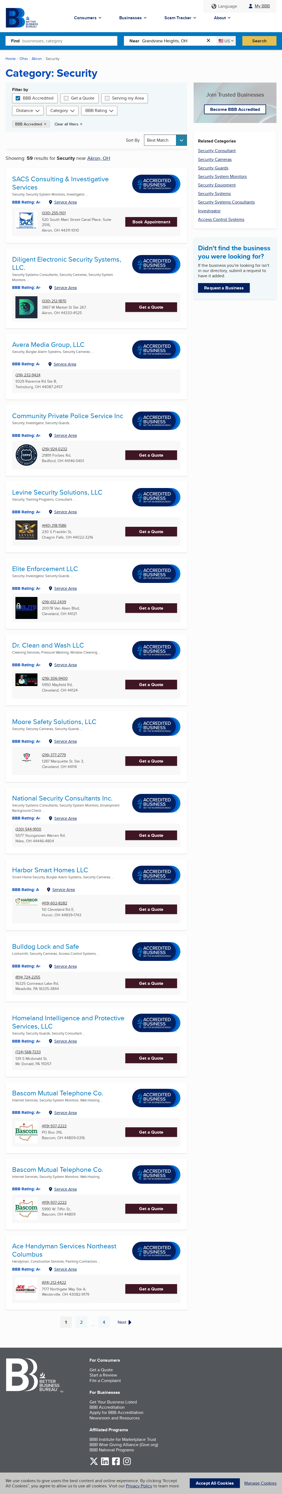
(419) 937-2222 (54, 1126)
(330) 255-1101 (54, 213)
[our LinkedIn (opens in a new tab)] (105, 1464)
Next (122, 1322)
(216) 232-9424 (27, 375)
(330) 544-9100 (28, 829)
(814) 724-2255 (27, 977)
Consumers (85, 18)
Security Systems (214, 193)
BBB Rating (96, 110)
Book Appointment (151, 222)
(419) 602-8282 (54, 903)
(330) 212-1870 (54, 301)
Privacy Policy (139, 1486)
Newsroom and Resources (115, 1418)
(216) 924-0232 (54, 449)
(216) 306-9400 (55, 678)
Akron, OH (98, 158)
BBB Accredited (38, 98)
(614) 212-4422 (54, 1282)
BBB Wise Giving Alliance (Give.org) (124, 1444)
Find (15, 41)
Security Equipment (217, 185)
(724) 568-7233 (28, 1052)
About (220, 18)
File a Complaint (105, 1380)
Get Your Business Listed (113, 1402)
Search (259, 41)
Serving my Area (128, 98)
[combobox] (69, 41)
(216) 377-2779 (54, 755)
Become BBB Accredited (235, 109)
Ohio (24, 58)
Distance (24, 110)
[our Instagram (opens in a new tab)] (127, 1464)
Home (11, 58)
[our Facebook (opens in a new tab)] (116, 1464)
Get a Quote (82, 98)
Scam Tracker (177, 18)
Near (134, 41)
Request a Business (224, 288)
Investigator (209, 211)
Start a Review (103, 1375)
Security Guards (213, 168)
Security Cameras (215, 159)
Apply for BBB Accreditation (116, 1412)
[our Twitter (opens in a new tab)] (94, 1464)
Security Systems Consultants (226, 202)
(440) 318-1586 (54, 525)
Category (59, 110)
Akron (37, 58)
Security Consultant (217, 150)
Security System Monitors (222, 176)
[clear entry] (210, 41)
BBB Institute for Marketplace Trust (123, 1439)
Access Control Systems (221, 219)
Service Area (65, 202)
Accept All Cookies (215, 1483)
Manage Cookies (260, 1483)
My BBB (262, 6)
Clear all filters (66, 124)
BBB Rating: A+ (26, 1112)
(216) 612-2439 (54, 602)
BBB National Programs (112, 1450)
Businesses (130, 18)
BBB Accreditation (107, 1407)
